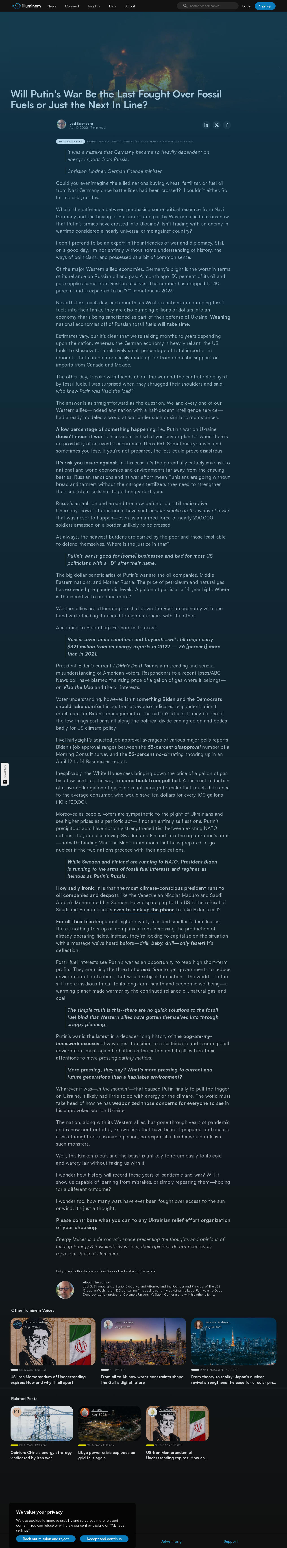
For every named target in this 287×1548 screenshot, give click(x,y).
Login (246, 6)
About (130, 6)
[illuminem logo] (26, 6)
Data (112, 6)
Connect (72, 6)
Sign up (265, 6)
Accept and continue (104, 1539)
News (51, 6)
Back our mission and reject (46, 1539)
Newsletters (5, 771)
